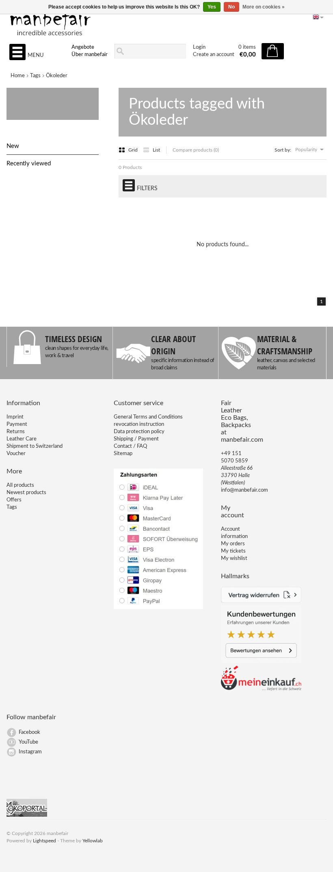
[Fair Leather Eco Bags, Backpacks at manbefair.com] (166, 21)
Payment (16, 424)
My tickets (233, 551)
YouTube (28, 742)
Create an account (213, 54)
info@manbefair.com (244, 490)
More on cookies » (263, 7)
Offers (14, 500)
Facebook (29, 732)
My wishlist (234, 558)
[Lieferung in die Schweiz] (261, 689)
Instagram (30, 752)
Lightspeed (44, 840)
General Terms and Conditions (148, 417)
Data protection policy (139, 431)
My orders (233, 544)
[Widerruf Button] (261, 601)
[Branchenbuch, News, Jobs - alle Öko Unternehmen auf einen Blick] (26, 815)
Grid (133, 150)
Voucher (16, 453)
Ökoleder (56, 75)
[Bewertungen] (261, 661)
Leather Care (21, 439)
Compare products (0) (196, 150)
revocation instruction (139, 424)
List (156, 150)
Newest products (26, 492)
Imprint (15, 417)
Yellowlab (92, 840)
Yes (212, 7)
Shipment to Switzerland (34, 446)
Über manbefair (89, 54)
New (12, 146)
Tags (35, 75)
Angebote (82, 47)
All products (20, 485)
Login (199, 47)
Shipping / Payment (136, 439)
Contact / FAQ (130, 446)
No (231, 7)
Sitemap (123, 453)
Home (18, 75)
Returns (15, 431)
